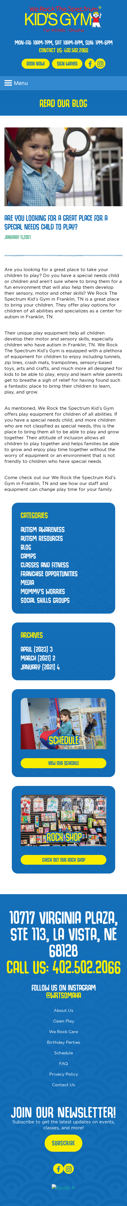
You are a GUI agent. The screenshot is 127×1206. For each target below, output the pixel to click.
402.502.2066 (76, 50)
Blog (26, 547)
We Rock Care (63, 1031)
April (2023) (37, 649)
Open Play (63, 1021)
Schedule (63, 1053)
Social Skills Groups (45, 600)
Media (27, 582)
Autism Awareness (43, 529)
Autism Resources (42, 538)
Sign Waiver (67, 63)
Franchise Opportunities (49, 573)
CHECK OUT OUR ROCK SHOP (63, 859)
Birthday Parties (63, 1042)
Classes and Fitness (45, 564)
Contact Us (63, 1084)
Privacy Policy (63, 1074)
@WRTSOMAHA (63, 995)
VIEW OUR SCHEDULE (63, 763)
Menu (21, 83)
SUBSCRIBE (63, 1143)
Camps (28, 556)
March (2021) (38, 658)
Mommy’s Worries (43, 591)
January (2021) (40, 666)
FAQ (63, 1063)
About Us (63, 1010)
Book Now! (36, 63)
